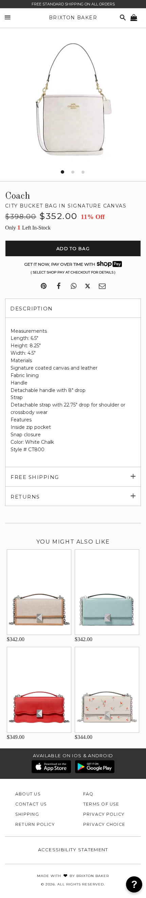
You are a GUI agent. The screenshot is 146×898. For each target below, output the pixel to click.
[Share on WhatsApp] (73, 286)
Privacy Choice (104, 824)
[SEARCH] (121, 17)
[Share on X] (87, 286)
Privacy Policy (103, 814)
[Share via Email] (102, 286)
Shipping (27, 814)
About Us (28, 793)
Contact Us (31, 804)
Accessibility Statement (73, 849)
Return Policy (35, 824)
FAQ (88, 793)
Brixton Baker (73, 18)
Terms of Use (101, 804)
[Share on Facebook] (59, 286)
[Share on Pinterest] (44, 286)
